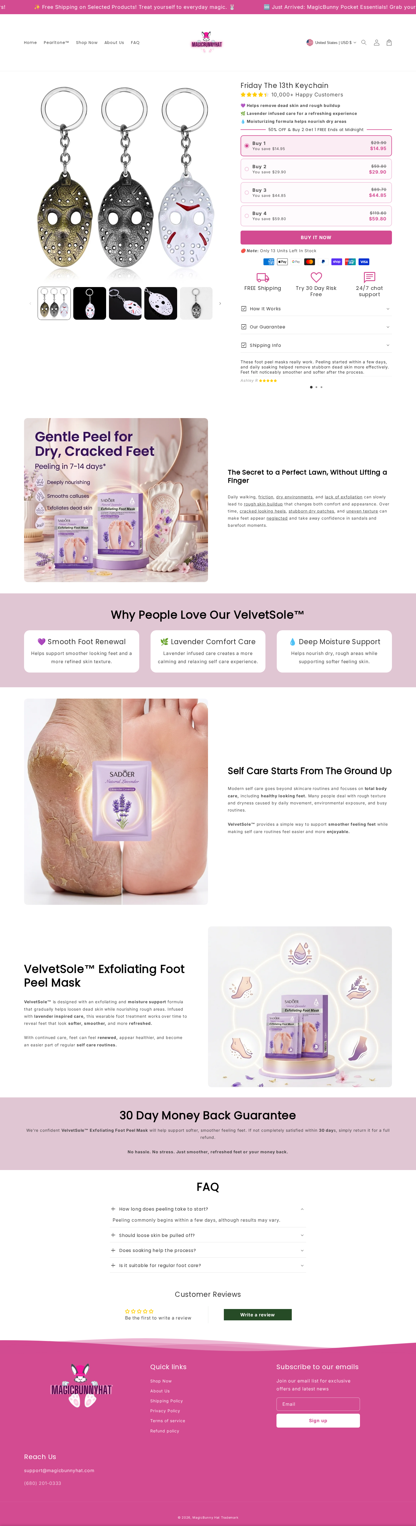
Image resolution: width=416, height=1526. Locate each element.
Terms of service (167, 1420)
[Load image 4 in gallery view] (160, 303)
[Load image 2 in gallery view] (89, 303)
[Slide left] (30, 303)
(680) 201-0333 (42, 1483)
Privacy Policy (165, 1410)
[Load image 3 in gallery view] (125, 303)
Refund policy (164, 1430)
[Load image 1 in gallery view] (54, 303)
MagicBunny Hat (206, 1517)
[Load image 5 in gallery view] (196, 303)
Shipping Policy (166, 1400)
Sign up (318, 1420)
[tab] (311, 387)
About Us (160, 1390)
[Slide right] (220, 303)
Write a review (257, 1315)
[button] (364, 42)
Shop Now (161, 1381)
